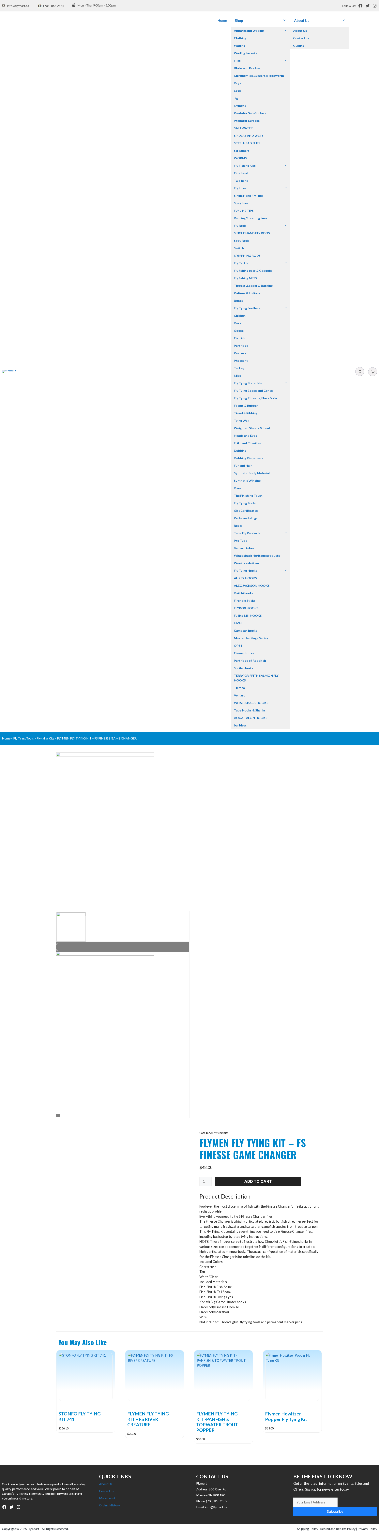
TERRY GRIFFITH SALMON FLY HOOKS (256, 678)
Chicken (240, 315)
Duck (237, 323)
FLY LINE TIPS (244, 210)
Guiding (298, 45)
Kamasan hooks (245, 630)
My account (107, 1498)
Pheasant (241, 360)
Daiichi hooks (243, 593)
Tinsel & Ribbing (245, 413)
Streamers (242, 150)
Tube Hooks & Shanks (250, 710)
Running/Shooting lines (250, 218)
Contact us (301, 38)
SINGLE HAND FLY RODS (252, 233)
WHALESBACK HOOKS (251, 703)
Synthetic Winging (247, 480)
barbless (240, 725)
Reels (238, 525)
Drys (237, 83)
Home (222, 20)
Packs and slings (246, 518)
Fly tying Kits (45, 738)
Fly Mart (33, 1529)
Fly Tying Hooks (245, 570)
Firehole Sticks (244, 600)
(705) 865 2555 (53, 5)
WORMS (240, 158)
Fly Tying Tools (245, 503)
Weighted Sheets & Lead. (252, 428)
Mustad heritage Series (251, 638)
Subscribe (335, 1511)
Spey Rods (241, 240)
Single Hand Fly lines (248, 195)
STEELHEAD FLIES (247, 143)
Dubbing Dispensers (249, 458)
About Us (301, 20)
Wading (239, 45)
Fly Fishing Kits (245, 165)
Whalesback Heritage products (257, 555)
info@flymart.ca (18, 5)
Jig (236, 98)
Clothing (240, 38)
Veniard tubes (244, 548)
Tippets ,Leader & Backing (253, 285)
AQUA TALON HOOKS (250, 718)
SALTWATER (243, 128)
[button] (284, 20)
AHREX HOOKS (245, 578)
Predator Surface (247, 120)
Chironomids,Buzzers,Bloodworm (259, 75)
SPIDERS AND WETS (249, 135)
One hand (241, 173)
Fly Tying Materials (248, 383)
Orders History (109, 1505)
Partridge (241, 345)
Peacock (240, 353)
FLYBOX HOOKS (246, 608)
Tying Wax (241, 420)
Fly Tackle (241, 263)
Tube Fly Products (247, 533)
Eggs (237, 90)
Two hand (241, 180)
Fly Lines (240, 188)
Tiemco (239, 688)
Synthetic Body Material (252, 473)
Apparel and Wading (249, 30)
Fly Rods (240, 225)
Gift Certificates (246, 510)
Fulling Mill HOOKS (248, 615)
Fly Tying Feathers (247, 308)
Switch (239, 248)
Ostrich (239, 338)
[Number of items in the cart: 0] (372, 371)
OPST (238, 645)
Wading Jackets (245, 53)
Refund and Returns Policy (338, 1529)
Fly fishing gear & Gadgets (253, 270)
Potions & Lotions (247, 293)
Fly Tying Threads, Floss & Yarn (256, 398)
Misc (237, 375)
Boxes (238, 300)
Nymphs (240, 105)
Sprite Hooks (243, 668)
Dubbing (240, 450)
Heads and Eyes (245, 435)
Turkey (239, 368)
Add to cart (258, 1181)
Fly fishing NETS (245, 278)
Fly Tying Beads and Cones (253, 390)
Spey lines (241, 203)
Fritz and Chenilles (247, 443)
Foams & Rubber (246, 405)
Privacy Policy (367, 1529)
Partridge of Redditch (250, 660)
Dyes (237, 488)
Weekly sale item (246, 563)
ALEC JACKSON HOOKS (252, 585)
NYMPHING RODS (247, 255)
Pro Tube (240, 540)
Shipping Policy (307, 1529)
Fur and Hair (243, 465)
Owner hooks (244, 653)
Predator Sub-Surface (250, 113)
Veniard (239, 695)
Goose (239, 330)
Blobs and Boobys (247, 68)
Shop (239, 20)
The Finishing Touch (248, 495)
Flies (237, 60)
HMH (238, 623)
